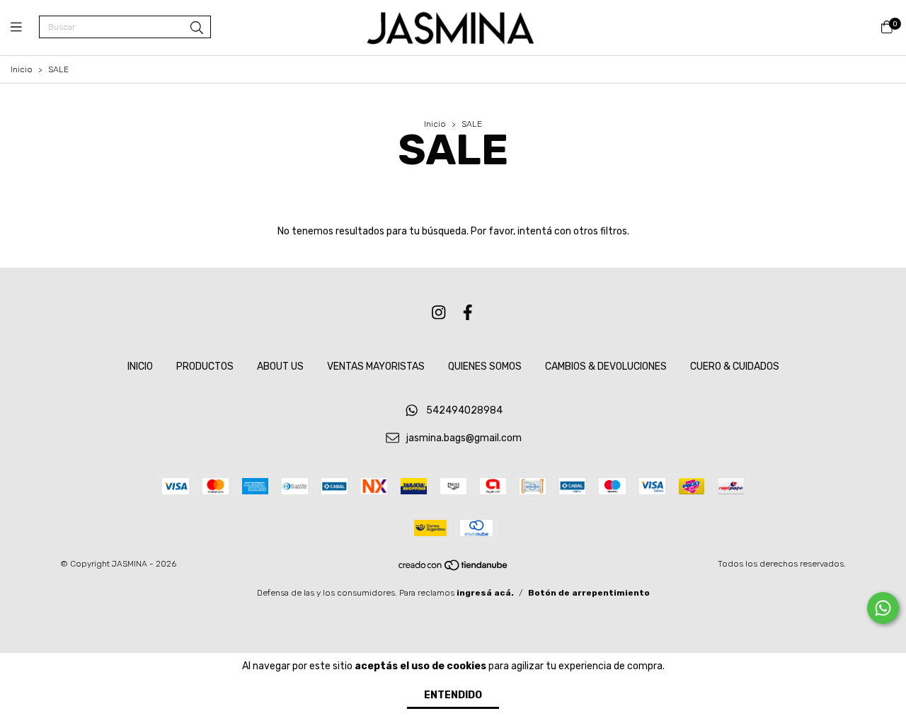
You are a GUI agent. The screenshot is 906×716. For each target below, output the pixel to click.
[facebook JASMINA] (467, 312)
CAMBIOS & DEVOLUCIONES (606, 366)
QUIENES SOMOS (485, 366)
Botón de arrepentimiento (589, 593)
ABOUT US (280, 366)
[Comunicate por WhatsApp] (883, 608)
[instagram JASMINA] (438, 312)
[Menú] (25, 27)
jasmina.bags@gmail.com (464, 438)
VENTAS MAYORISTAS (376, 366)
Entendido (453, 695)
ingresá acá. (485, 593)
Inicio (22, 69)
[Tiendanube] (453, 569)
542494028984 (464, 410)
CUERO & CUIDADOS (734, 366)
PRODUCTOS (205, 366)
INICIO (140, 366)
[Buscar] (196, 28)
